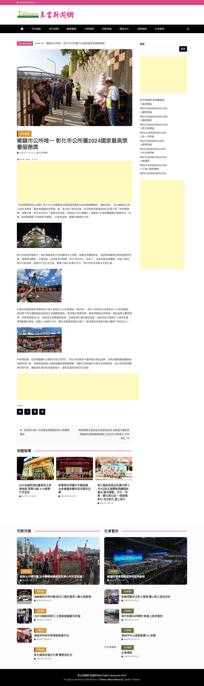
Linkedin (42, 412)
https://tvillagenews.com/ (153, 173)
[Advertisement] (74, 182)
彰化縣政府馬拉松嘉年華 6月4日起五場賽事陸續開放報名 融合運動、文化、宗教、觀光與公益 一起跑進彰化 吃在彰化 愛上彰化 (113, 492)
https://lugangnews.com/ (153, 148)
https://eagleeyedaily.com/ (154, 116)
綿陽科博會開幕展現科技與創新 (126, 576)
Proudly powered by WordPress (81, 679)
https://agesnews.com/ (152, 140)
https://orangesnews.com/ (154, 165)
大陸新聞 (89, 28)
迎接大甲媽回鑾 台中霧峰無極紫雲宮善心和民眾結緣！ (52, 576)
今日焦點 (36, 28)
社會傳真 (126, 652)
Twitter (27, 412)
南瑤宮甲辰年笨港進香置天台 (51, 635)
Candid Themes (132, 679)
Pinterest (35, 412)
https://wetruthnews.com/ (153, 132)
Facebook (20, 412)
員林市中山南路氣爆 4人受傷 (138, 635)
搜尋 (142, 44)
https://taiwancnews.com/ (153, 156)
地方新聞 (54, 28)
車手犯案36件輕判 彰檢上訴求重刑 (142, 616)
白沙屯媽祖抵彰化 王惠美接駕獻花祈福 (57, 616)
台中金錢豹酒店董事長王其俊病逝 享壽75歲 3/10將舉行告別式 (35, 489)
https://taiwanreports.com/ (154, 108)
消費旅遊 (142, 28)
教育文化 (124, 28)
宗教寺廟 (106, 28)
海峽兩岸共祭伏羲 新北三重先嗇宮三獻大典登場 (62, 596)
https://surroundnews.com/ (154, 124)
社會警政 (159, 28)
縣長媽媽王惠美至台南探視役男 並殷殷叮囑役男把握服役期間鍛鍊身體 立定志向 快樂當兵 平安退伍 (104, 434)
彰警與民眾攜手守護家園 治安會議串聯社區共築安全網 (74, 489)
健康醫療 (71, 28)
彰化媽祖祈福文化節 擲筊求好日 (53, 654)
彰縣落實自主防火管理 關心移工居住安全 (145, 596)
